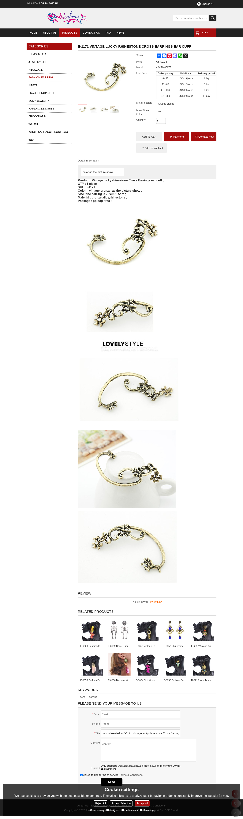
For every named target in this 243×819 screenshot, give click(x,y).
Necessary (98, 810)
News (120, 32)
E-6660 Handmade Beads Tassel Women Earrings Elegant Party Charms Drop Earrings (91, 646)
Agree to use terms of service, (113, 774)
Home (33, 32)
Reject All (100, 803)
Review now (155, 601)
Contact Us (91, 32)
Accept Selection (121, 803)
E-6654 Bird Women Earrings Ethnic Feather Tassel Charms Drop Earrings (147, 680)
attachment (109, 768)
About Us (50, 32)
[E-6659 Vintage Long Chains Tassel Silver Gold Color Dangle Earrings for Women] (147, 630)
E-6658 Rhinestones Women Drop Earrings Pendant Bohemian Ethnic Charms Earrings (174, 646)
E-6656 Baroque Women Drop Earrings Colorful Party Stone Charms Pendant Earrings (119, 680)
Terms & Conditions (131, 774)
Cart (205, 32)
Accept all (142, 803)
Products (69, 32)
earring (93, 696)
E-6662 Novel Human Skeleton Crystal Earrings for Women (119, 646)
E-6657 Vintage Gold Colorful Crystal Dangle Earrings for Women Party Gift (202, 646)
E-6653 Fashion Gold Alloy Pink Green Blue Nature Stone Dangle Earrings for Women (174, 680)
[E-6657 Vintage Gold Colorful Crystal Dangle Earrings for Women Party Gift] (202, 630)
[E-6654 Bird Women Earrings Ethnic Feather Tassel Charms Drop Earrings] (147, 664)
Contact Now (206, 136)
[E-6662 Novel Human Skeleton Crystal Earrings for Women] (119, 630)
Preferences (131, 810)
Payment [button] (178, 136)
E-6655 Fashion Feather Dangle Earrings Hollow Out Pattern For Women (91, 680)
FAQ (108, 32)
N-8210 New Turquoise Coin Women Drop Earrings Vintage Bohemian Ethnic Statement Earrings (202, 680)
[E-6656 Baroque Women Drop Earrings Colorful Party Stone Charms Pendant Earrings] (119, 664)
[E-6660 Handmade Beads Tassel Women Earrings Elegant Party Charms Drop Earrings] (91, 630)
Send (111, 781)
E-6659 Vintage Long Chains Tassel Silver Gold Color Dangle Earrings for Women (147, 646)
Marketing (148, 810)
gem (82, 696)
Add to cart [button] (149, 136)
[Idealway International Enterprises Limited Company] (82, 18)
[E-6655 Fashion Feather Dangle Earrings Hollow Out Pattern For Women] (91, 664)
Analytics (114, 810)
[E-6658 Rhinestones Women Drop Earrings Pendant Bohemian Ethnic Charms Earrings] (174, 630)
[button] (151, 148)
